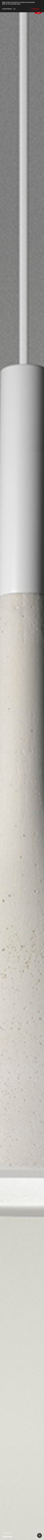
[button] (8, 9)
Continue (35, 9)
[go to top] (39, 1535)
